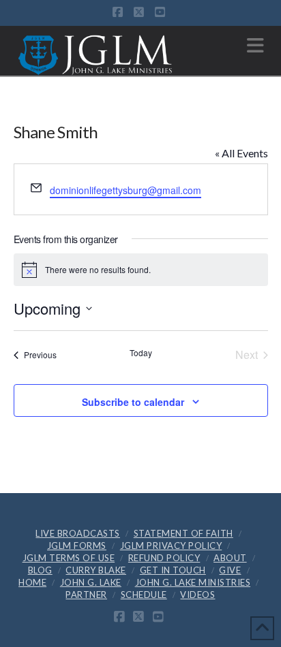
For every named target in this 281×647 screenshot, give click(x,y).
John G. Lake (90, 582)
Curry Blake (95, 570)
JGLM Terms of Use (69, 557)
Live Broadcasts (77, 533)
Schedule (144, 594)
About (230, 557)
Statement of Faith (183, 533)
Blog (40, 570)
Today (141, 352)
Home (32, 582)
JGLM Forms (76, 545)
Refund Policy (164, 557)
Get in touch (173, 570)
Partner (86, 594)
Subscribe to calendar (133, 402)
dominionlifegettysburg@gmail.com (125, 190)
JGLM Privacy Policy (171, 545)
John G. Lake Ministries (193, 582)
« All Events (241, 152)
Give (230, 570)
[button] (255, 45)
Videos (197, 594)
